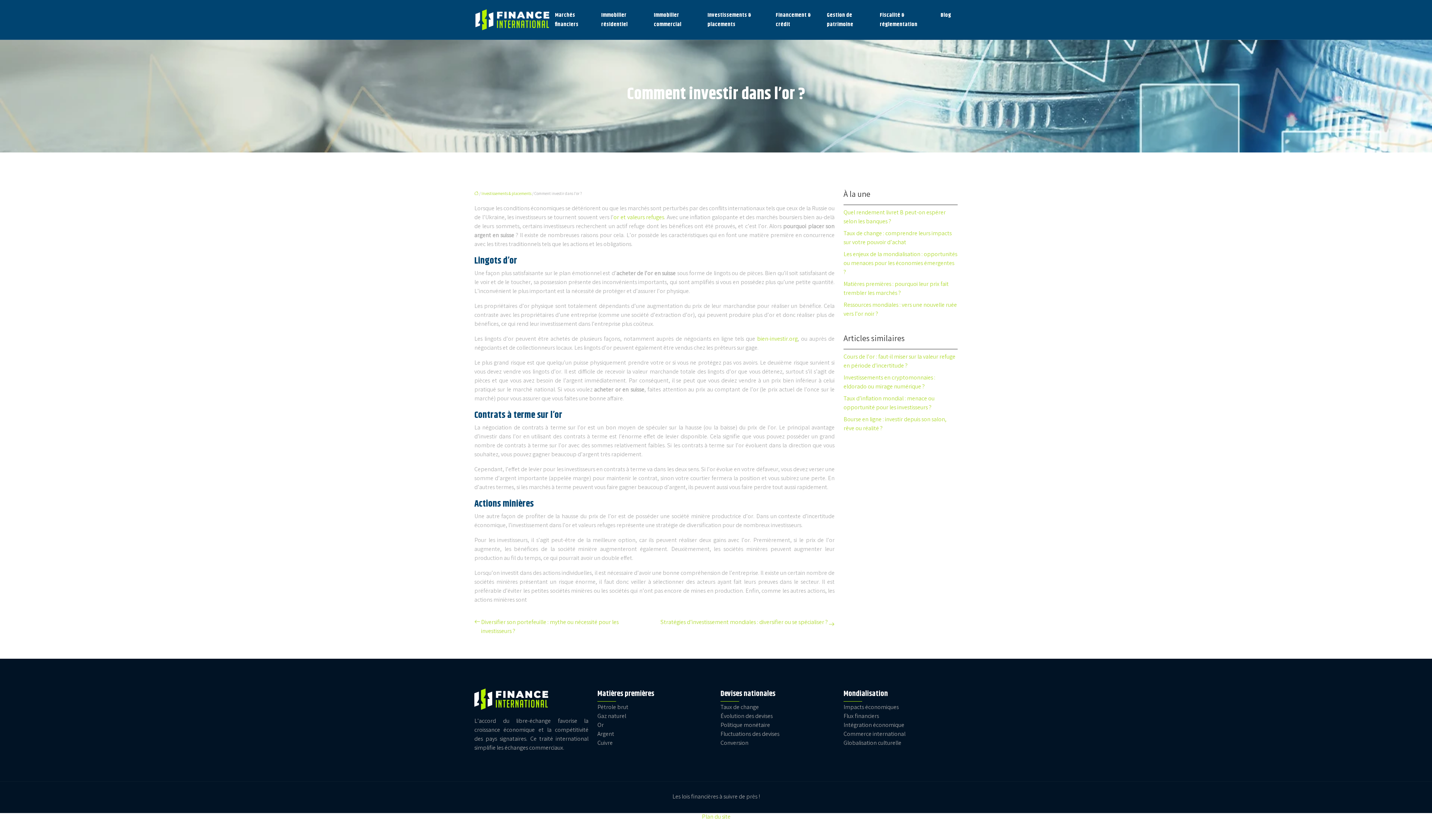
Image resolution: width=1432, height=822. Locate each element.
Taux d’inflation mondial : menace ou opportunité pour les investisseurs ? (889, 403)
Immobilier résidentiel (614, 20)
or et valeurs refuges (638, 218)
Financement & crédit (793, 20)
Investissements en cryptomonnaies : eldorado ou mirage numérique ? (889, 382)
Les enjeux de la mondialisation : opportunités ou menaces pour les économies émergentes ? (900, 264)
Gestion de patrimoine (840, 20)
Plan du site (716, 817)
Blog (945, 15)
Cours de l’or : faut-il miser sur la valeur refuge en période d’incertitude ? (899, 362)
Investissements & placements (729, 20)
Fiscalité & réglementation (898, 20)
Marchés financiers (566, 20)
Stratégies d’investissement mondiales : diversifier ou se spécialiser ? (744, 622)
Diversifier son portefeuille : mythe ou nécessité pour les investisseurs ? (550, 627)
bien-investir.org (777, 339)
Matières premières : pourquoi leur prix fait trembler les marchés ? (896, 289)
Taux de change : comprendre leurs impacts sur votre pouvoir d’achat (898, 238)
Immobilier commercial (667, 20)
